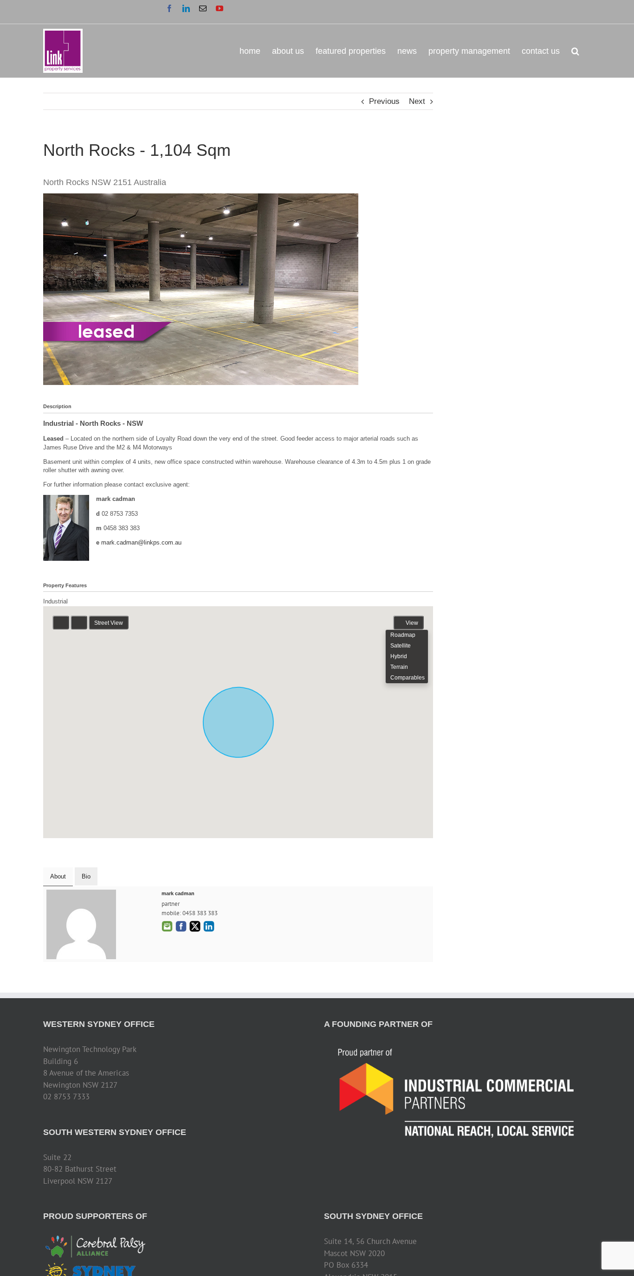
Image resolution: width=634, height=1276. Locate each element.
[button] (575, 50)
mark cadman (178, 893)
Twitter (195, 926)
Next (417, 101)
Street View (108, 623)
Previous (384, 101)
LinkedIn (208, 926)
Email (167, 926)
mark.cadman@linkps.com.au (141, 542)
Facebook (181, 926)
